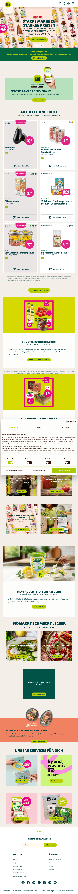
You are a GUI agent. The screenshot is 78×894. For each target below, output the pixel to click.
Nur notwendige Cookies (14, 470)
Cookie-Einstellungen (48, 891)
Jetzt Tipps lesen (56, 491)
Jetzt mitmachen (56, 529)
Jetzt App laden (39, 100)
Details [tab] (39, 427)
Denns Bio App (17, 866)
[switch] (29, 462)
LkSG (37, 891)
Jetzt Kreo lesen (56, 819)
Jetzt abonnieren (22, 819)
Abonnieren (50, 845)
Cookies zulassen (64, 470)
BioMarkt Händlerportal (67, 891)
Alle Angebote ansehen (39, 290)
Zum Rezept (21, 656)
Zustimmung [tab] (13, 427)
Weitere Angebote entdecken (39, 360)
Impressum (6, 891)
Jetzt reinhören (56, 781)
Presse (51, 866)
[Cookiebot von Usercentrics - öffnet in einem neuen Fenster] (67, 422)
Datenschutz (17, 891)
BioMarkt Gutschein (19, 876)
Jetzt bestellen (21, 781)
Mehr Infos (21, 491)
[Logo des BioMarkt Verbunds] (6, 3)
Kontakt (15, 859)
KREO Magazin (17, 869)
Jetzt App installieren (39, 38)
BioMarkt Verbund (55, 859)
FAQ (14, 863)
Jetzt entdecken (21, 529)
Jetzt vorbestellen (39, 741)
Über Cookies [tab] (64, 427)
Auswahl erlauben (39, 470)
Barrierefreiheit (28, 891)
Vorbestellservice (18, 873)
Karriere (51, 869)
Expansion (52, 863)
